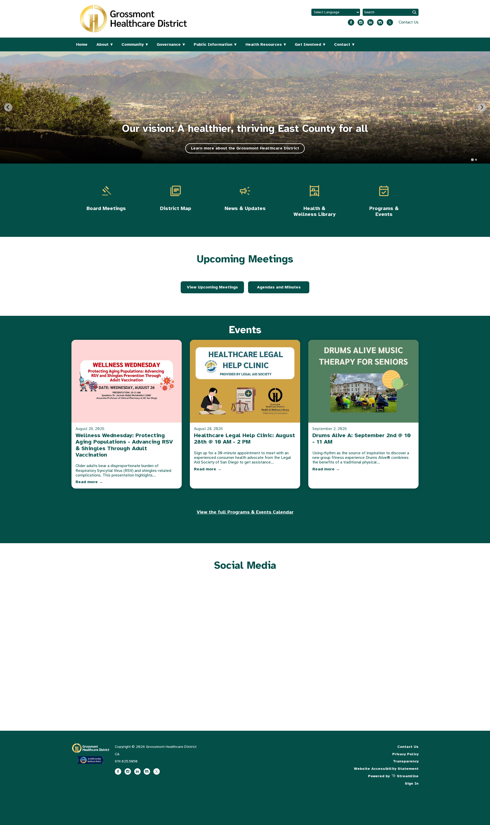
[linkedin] (370, 20)
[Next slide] (482, 107)
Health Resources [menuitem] (264, 44)
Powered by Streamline (393, 776)
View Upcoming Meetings (212, 287)
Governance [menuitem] (169, 44)
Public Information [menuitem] (213, 44)
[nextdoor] (380, 20)
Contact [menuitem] (342, 44)
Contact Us (409, 22)
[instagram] (361, 20)
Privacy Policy (405, 754)
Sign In (412, 783)
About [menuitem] (102, 44)
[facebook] (351, 20)
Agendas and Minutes (279, 287)
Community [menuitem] (132, 44)
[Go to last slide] (8, 107)
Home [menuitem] (82, 44)
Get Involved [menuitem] (308, 44)
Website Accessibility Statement (386, 768)
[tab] (472, 159)
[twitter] (390, 20)
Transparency (406, 761)
